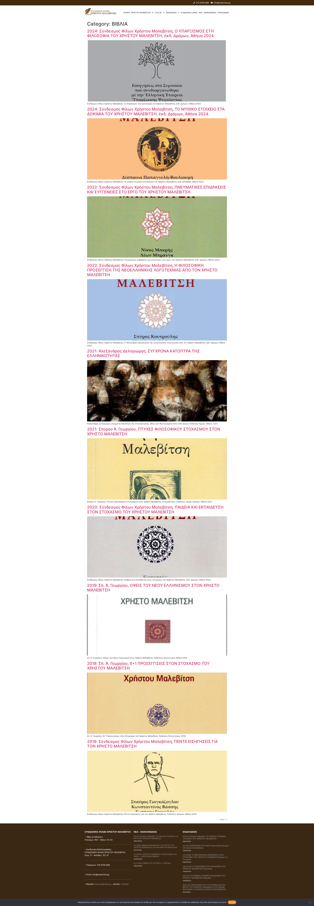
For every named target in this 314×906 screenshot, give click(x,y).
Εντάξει (232, 902)
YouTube (125, 884)
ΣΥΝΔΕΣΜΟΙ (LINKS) (189, 13)
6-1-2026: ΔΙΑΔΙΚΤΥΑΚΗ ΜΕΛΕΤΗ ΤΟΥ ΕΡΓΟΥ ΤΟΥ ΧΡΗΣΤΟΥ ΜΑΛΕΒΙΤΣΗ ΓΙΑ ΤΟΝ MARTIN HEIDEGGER (155, 846)
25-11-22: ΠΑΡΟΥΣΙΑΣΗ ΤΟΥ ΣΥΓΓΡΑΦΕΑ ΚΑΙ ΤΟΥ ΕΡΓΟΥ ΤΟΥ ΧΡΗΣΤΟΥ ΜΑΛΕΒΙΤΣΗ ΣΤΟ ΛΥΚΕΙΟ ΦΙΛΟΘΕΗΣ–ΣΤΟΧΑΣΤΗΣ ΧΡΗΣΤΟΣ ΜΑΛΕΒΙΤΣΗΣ (204, 887)
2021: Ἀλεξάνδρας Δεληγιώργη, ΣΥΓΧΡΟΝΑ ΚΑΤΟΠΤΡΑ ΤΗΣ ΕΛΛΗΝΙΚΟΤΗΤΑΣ (143, 353)
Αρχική (127, 13)
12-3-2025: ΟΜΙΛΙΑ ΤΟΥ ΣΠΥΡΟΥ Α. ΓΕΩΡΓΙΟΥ (152, 863)
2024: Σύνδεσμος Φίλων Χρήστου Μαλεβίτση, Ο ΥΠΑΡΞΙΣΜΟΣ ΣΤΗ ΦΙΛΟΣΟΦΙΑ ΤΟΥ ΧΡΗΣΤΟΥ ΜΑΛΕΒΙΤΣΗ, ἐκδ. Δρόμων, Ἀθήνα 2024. (151, 33)
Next (223, 819)
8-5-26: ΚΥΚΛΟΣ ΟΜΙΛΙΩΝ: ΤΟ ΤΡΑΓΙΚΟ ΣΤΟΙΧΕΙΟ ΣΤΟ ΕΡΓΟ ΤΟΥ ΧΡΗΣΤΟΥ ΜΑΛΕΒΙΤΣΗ (156, 837)
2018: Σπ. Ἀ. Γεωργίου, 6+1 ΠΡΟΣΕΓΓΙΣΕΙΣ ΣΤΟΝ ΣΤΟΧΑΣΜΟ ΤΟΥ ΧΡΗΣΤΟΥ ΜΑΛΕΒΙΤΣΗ (148, 665)
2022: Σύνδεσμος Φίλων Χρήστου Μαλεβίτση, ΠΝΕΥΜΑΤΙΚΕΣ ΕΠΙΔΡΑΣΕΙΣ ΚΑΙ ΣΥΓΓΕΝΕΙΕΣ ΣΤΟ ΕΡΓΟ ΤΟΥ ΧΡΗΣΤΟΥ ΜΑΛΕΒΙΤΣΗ (156, 189)
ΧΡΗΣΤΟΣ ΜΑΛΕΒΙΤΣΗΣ (141, 13)
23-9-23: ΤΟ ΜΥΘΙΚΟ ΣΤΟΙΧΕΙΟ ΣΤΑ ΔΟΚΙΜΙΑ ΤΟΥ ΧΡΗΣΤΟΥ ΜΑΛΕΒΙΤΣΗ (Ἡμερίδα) (204, 877)
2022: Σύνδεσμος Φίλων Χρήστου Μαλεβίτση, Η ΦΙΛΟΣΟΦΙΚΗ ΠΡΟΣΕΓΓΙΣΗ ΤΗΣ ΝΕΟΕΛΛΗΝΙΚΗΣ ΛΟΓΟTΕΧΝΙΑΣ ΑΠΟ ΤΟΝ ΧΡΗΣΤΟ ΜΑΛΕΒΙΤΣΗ (152, 270)
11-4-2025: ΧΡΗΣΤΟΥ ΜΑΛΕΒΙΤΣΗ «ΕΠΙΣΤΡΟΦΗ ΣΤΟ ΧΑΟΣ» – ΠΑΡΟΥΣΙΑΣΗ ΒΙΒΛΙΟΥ (155, 855)
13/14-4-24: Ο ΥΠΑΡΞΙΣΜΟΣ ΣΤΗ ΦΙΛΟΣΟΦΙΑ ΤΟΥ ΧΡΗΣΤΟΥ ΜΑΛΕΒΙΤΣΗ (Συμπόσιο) (204, 867)
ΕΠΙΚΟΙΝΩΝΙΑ (223, 13)
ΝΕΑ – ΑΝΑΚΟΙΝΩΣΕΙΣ (207, 13)
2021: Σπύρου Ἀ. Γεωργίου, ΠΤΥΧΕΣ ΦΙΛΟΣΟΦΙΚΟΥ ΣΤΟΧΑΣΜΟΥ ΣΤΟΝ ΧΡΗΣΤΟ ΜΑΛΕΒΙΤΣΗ (153, 431)
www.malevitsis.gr (103, 884)
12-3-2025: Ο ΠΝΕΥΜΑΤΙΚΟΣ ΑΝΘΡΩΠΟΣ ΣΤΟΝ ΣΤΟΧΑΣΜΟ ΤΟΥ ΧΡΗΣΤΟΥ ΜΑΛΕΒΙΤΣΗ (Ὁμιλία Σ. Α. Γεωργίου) (205, 857)
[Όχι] (310, 902)
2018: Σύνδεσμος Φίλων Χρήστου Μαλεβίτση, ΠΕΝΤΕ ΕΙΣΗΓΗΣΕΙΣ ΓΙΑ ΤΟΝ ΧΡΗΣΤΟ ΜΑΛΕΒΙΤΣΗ (152, 744)
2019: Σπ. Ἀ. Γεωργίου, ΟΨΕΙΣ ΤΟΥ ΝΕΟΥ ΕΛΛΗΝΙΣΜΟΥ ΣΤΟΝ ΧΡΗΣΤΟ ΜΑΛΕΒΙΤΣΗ (153, 587)
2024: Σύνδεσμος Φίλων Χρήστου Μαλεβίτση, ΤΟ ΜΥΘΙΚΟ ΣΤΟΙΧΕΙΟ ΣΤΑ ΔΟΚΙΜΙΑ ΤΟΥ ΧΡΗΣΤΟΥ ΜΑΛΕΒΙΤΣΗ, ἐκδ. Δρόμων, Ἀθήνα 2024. (156, 111)
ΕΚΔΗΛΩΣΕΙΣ (171, 13)
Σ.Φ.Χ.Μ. (158, 13)
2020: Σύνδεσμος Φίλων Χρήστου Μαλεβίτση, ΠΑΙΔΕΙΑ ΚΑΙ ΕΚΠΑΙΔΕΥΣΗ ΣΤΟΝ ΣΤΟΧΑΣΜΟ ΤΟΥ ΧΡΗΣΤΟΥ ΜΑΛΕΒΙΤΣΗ (155, 509)
